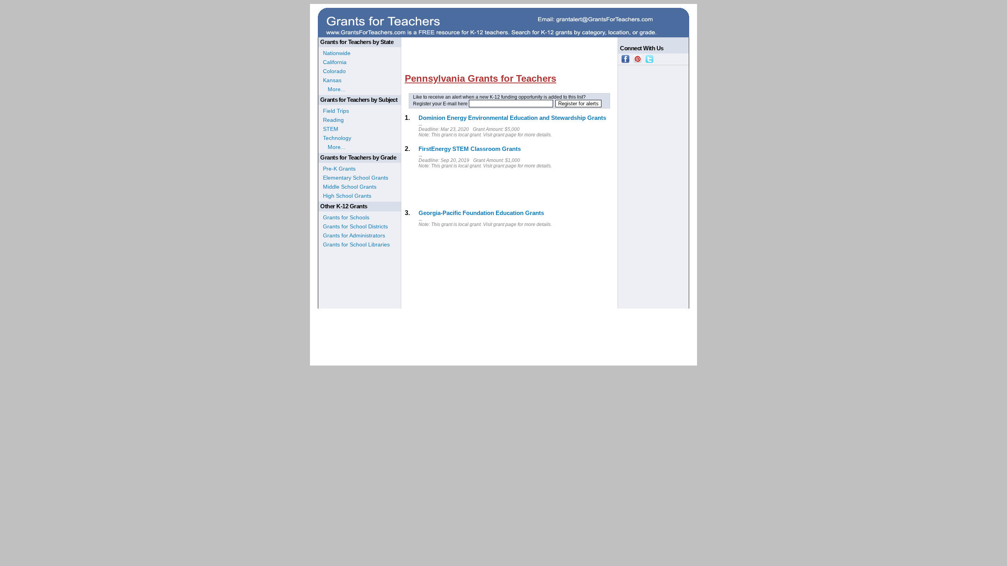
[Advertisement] (509, 42)
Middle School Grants (349, 187)
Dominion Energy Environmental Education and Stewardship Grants (512, 117)
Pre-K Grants (339, 168)
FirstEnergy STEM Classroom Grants (470, 148)
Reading (333, 120)
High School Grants (347, 196)
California (335, 62)
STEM (330, 129)
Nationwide (336, 53)
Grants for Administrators (354, 235)
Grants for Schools (346, 217)
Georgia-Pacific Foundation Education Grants (481, 212)
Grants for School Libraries (356, 244)
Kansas (332, 80)
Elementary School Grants (355, 178)
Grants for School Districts (355, 226)
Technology (337, 138)
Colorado (334, 71)
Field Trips (336, 111)
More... (334, 89)
